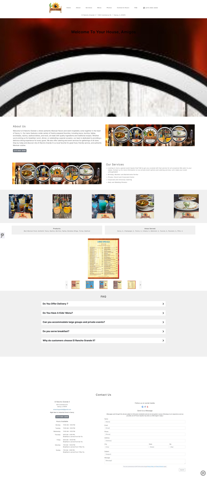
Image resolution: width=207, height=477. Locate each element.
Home (69, 7)
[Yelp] (147, 407)
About (78, 7)
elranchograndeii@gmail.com (62, 409)
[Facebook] (145, 407)
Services (89, 7)
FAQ (135, 7)
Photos (109, 7)
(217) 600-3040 (151, 8)
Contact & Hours (123, 7)
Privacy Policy (150, 466)
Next (140, 285)
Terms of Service (160, 466)
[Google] (142, 407)
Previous (66, 285)
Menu (99, 7)
